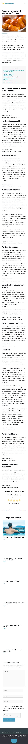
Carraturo (5, 79)
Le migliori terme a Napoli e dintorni (13, 537)
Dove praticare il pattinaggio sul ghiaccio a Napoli (12, 559)
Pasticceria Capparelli (8, 71)
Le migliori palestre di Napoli (11, 581)
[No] (26, 739)
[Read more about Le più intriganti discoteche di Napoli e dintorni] (14, 593)
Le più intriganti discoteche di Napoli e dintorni (13, 603)
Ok (14, 741)
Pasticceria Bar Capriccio (9, 78)
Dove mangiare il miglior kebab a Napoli (12, 625)
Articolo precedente (6, 510)
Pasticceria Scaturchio (8, 74)
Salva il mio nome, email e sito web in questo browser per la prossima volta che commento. (13, 708)
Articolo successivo (21, 510)
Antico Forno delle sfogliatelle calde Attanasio (13, 70)
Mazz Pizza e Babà (7, 72)
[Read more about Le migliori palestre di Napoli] (14, 572)
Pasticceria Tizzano (7, 75)
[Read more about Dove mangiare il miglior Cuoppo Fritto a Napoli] (14, 639)
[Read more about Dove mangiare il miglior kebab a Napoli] (14, 616)
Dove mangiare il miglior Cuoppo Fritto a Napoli (12, 650)
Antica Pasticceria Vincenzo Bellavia (11, 76)
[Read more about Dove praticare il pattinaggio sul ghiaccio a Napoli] (14, 549)
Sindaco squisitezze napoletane (10, 82)
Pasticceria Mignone (8, 80)
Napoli (4, 538)
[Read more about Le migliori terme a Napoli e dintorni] (14, 527)
